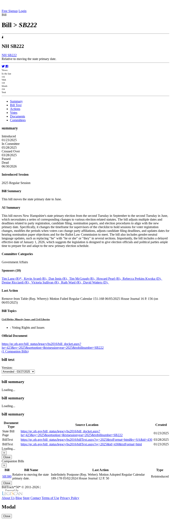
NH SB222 (9, 55)
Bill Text (15, 105)
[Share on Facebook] (7, 66)
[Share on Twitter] (4, 66)
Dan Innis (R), (59, 278)
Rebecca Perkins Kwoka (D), (142, 278)
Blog (18, 498)
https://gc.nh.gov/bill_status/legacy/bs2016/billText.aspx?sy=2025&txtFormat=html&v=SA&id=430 (86, 439)
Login (22, 11)
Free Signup (10, 11)
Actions (15, 109)
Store (26, 498)
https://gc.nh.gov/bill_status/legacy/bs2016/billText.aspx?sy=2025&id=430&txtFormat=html (81, 444)
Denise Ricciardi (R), (16, 282)
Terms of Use (50, 498)
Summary (16, 101)
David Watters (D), (96, 282)
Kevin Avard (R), (36, 278)
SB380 (6, 476)
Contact (35, 498)
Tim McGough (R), (83, 278)
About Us (8, 498)
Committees (18, 120)
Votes (13, 112)
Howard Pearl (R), (110, 278)
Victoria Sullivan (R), (46, 282)
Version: (7, 367)
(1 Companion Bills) (15, 351)
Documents (17, 116)
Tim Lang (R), (13, 278)
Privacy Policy (69, 498)
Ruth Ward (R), (72, 282)
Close (6, 457)
